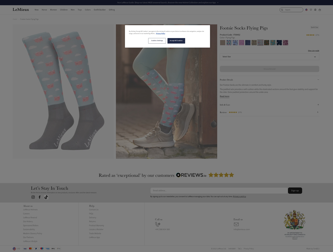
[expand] (218, 3)
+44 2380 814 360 (162, 229)
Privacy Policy (160, 34)
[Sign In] (315, 10)
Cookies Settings (157, 41)
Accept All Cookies (176, 41)
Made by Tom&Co (312, 249)
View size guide (313, 51)
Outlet (15, 19)
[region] (167, 36)
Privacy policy (239, 196)
